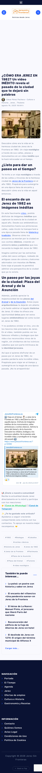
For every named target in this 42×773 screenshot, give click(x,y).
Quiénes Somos (13, 728)
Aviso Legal (10, 732)
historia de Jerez (12, 547)
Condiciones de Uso (15, 736)
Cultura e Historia (14, 699)
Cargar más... (12, 648)
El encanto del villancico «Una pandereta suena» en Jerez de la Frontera (20, 596)
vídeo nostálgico (21, 565)
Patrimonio (33, 551)
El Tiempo (10, 682)
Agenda (8, 686)
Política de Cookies (15, 740)
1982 (9, 537)
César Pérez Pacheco (15, 99)
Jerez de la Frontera (14, 551)
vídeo (23, 213)
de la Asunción (18, 302)
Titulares (20, 103)
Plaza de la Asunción (21, 556)
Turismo (31, 561)
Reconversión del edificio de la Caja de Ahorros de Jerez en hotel (19, 625)
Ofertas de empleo (14, 695)
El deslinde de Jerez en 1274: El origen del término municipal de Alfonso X (20, 638)
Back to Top (22, 768)
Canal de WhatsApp (16, 505)
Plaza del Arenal (16, 561)
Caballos (33, 537)
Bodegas (20, 537)
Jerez (12, 103)
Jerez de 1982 (31, 547)
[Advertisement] (21, 47)
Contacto (9, 723)
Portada (8, 678)
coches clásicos (22, 542)
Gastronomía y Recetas (17, 703)
